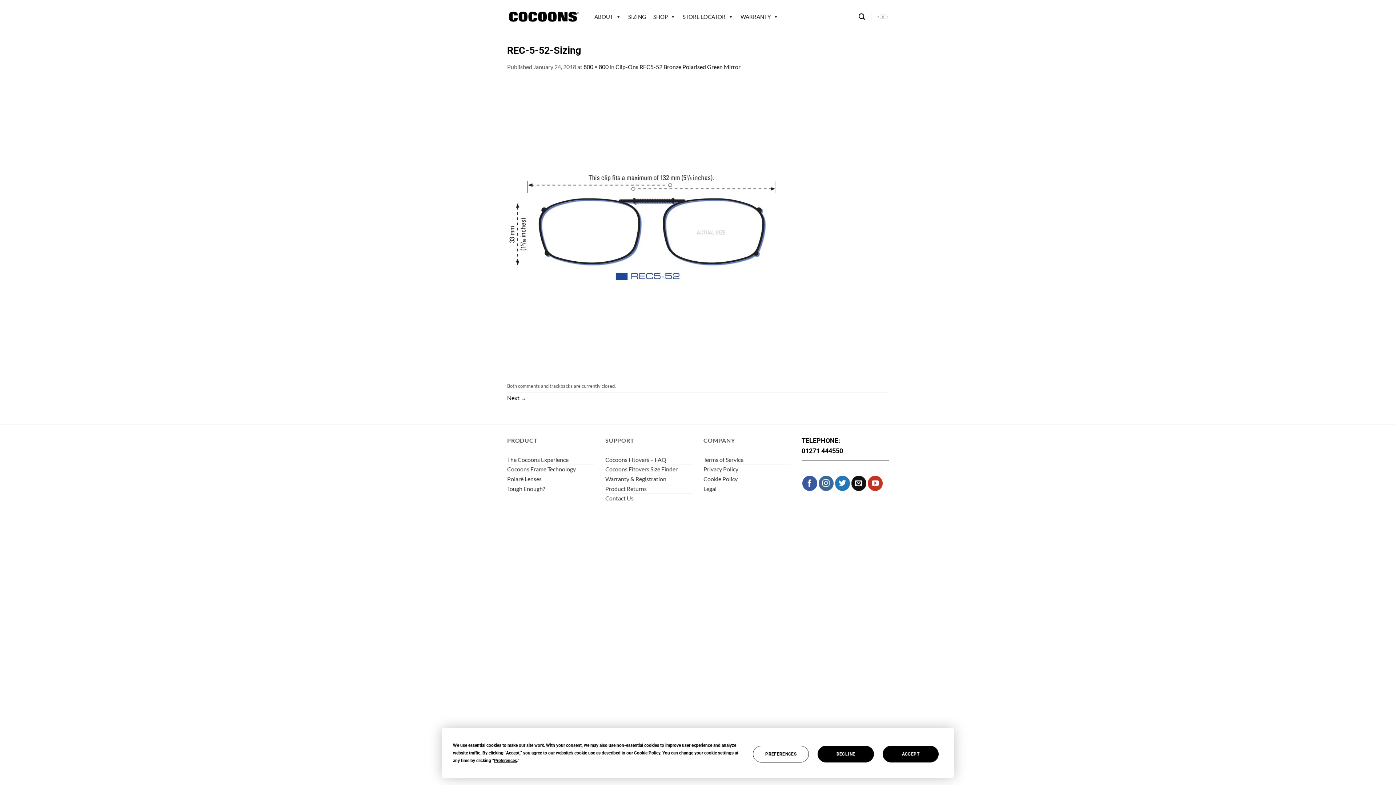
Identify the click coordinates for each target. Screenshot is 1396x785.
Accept (910, 754)
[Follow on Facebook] (809, 483)
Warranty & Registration (635, 478)
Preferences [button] (505, 760)
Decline (846, 754)
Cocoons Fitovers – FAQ (635, 459)
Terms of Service (723, 459)
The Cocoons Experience (538, 459)
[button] (883, 16)
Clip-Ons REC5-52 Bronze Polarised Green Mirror (678, 66)
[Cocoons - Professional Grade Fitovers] (543, 17)
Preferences (781, 754)
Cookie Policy (720, 478)
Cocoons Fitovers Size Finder (641, 469)
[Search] (862, 16)
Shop (660, 16)
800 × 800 (596, 66)
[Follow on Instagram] (826, 483)
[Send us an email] (858, 483)
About (603, 16)
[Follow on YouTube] (875, 483)
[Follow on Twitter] (842, 483)
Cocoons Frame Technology (541, 469)
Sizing (637, 16)
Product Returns (626, 488)
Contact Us (619, 498)
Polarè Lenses (524, 478)
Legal (710, 488)
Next (516, 397)
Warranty (756, 16)
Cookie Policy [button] (647, 753)
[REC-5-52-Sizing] (652, 224)
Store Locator (704, 16)
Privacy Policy (720, 469)
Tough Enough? (526, 488)
